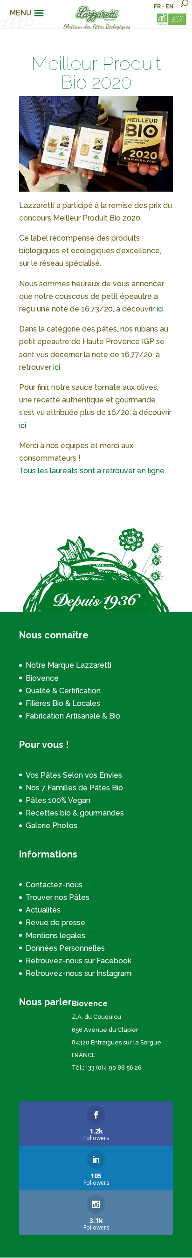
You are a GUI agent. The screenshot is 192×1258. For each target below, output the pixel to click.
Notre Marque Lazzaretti (68, 665)
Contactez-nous (54, 884)
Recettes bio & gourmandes (75, 813)
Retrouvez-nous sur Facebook (78, 960)
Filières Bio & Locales (63, 703)
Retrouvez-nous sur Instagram (78, 973)
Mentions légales (55, 935)
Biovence (42, 678)
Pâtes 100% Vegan (58, 800)
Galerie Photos (51, 825)
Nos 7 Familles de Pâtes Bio (74, 787)
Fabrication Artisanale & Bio (73, 716)
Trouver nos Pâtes (57, 897)
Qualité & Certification (63, 690)
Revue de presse (55, 922)
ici (160, 308)
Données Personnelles (65, 948)
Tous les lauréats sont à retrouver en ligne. (92, 470)
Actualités (43, 909)
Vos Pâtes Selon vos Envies (74, 775)
